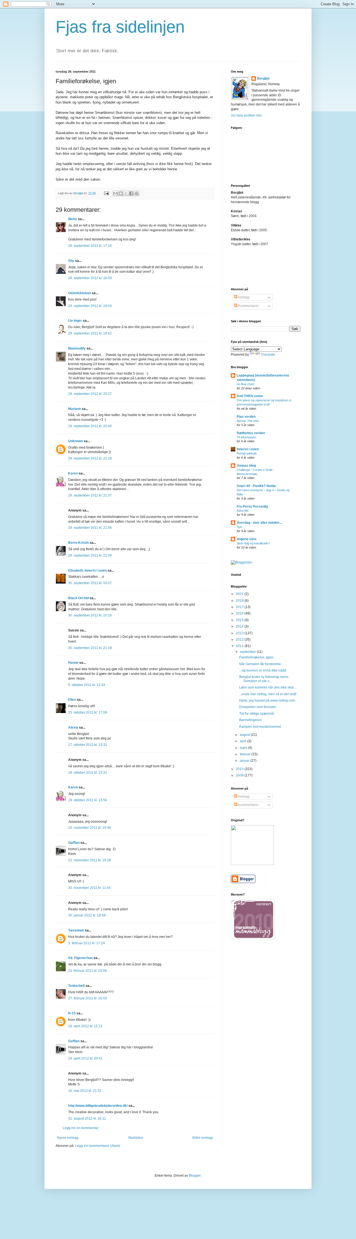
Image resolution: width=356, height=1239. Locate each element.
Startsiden (135, 1138)
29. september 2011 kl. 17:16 (90, 246)
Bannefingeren (250, 720)
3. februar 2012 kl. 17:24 (86, 943)
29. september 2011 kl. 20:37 (90, 394)
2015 (240, 620)
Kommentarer (248, 306)
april (243, 741)
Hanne (73, 663)
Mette (72, 219)
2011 (240, 646)
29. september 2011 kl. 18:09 (90, 278)
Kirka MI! (243, 510)
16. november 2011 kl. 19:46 (89, 828)
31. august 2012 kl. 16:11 (87, 1118)
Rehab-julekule (247, 453)
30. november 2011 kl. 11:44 (89, 888)
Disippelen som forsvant (257, 707)
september (248, 652)
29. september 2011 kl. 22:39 (90, 555)
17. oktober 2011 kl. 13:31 (87, 745)
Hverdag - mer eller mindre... (259, 523)
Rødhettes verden (251, 433)
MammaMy (77, 348)
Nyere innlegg (67, 1138)
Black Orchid (78, 598)
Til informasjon (246, 437)
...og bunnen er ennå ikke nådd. (263, 670)
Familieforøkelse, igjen (256, 657)
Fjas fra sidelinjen (120, 27)
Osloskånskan (79, 293)
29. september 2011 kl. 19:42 (90, 333)
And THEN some (250, 396)
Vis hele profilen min (246, 115)
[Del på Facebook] (131, 193)
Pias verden (246, 417)
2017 (240, 607)
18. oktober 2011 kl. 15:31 (87, 773)
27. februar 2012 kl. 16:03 (87, 998)
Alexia (73, 727)
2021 (240, 594)
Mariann (74, 409)
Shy (71, 261)
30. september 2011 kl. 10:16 (90, 615)
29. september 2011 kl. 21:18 (90, 458)
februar (245, 754)
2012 (240, 639)
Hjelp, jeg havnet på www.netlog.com (267, 700)
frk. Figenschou (80, 958)
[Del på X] (126, 193)
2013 (240, 633)
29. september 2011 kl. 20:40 (90, 426)
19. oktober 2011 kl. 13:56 (87, 800)
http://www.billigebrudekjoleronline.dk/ (98, 1106)
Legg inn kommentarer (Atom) (97, 1146)
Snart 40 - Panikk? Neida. (256, 486)
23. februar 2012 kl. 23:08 (87, 971)
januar (245, 761)
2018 (240, 601)
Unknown (75, 441)
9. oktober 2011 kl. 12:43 (86, 685)
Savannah (76, 930)
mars (244, 748)
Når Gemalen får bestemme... (261, 664)
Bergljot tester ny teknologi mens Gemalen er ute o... (263, 679)
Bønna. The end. (248, 420)
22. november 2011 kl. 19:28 (89, 860)
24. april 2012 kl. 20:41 (85, 1058)
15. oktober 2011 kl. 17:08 (87, 712)
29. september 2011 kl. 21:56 (90, 528)
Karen (73, 473)
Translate (268, 355)
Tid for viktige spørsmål (256, 714)
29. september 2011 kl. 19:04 (90, 306)
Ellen (72, 700)
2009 (240, 775)
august (245, 735)
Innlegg (243, 297)
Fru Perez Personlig (252, 506)
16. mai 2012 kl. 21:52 (85, 1091)
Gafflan (74, 843)
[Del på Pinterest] (136, 193)
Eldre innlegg (202, 1138)
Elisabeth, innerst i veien (87, 570)
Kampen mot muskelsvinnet (260, 727)
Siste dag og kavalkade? (253, 543)
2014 (240, 626)
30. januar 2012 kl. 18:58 (87, 915)
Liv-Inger (75, 321)
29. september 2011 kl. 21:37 (90, 495)
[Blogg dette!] (120, 193)
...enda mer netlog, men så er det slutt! (267, 694)
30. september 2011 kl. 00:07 (90, 583)
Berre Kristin (78, 543)
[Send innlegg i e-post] (106, 193)
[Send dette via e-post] (115, 193)
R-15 (72, 1013)
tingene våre (246, 539)
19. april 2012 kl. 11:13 (85, 1026)
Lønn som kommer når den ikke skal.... (268, 687)
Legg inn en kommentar (80, 1128)
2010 (240, 769)
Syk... (240, 526)
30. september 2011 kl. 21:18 (90, 648)
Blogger (195, 1175)
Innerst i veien (248, 449)
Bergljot (263, 78)
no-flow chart (245, 384)
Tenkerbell (76, 986)
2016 (240, 613)
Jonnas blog (246, 466)
